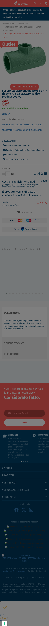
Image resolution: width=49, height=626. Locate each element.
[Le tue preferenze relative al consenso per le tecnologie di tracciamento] (4, 623)
